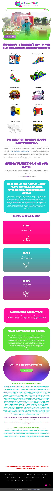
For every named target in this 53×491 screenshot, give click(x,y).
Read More (26, 208)
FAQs (13, 480)
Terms (23, 480)
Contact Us (26, 370)
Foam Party (38, 87)
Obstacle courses (38, 70)
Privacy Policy (18, 480)
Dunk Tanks (15, 104)
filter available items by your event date (20, 151)
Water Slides (14, 70)
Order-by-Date (15, 54)
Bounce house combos (38, 54)
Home (6, 474)
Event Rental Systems (35, 489)
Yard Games (38, 104)
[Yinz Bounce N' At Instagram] (49, 485)
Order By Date (12, 474)
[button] (4, 25)
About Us (43, 477)
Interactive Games (15, 87)
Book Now (10, 36)
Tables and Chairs (15, 121)
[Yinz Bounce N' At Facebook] (46, 485)
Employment (7, 480)
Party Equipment (38, 121)
